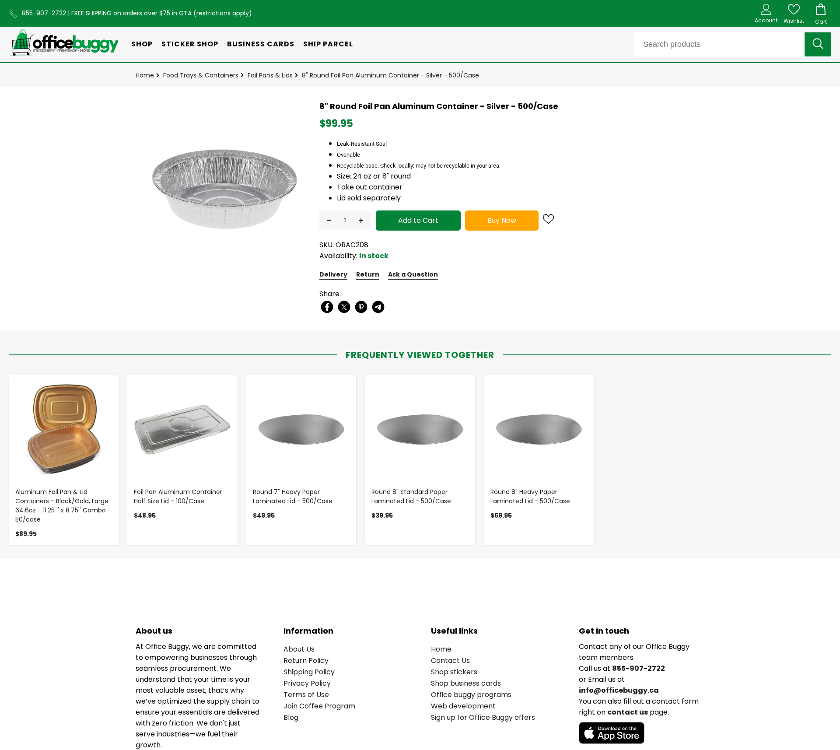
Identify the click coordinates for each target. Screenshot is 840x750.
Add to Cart (418, 220)
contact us (627, 712)
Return (367, 274)
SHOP (142, 44)
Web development (463, 706)
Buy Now (501, 220)
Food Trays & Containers (200, 75)
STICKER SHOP (189, 44)
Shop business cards (466, 683)
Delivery (333, 274)
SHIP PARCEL (328, 44)
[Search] (818, 44)
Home (145, 75)
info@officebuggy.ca (619, 690)
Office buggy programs (471, 695)
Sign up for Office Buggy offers (483, 717)
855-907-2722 (45, 13)
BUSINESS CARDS (260, 44)
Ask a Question (413, 274)
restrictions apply (222, 13)
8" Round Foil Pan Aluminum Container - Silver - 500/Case (390, 75)
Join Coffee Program (319, 706)
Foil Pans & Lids (270, 75)
